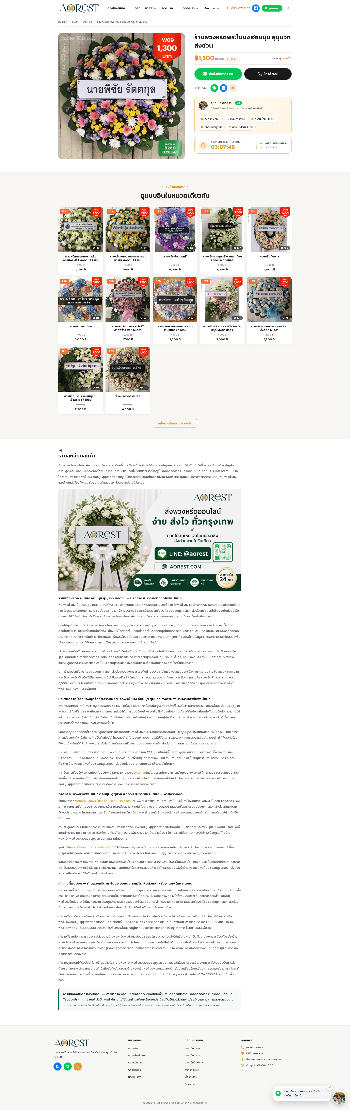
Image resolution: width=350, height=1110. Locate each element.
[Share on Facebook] (223, 88)
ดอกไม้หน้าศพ (144, 8)
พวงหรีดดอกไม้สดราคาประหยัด (91, 847)
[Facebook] (256, 8)
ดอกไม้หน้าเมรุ (193, 1055)
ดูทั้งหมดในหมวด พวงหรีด (175, 423)
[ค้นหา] (288, 8)
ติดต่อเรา (189, 8)
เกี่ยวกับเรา (191, 1077)
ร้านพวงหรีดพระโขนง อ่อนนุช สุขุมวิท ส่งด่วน (104, 800)
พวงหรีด (167, 8)
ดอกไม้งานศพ (116, 8)
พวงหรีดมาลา (136, 1062)
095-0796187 (240, 8)
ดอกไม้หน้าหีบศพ (194, 1062)
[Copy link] (233, 88)
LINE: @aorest (254, 1053)
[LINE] (68, 1066)
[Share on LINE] (214, 88)
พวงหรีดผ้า (134, 1070)
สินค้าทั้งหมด (192, 1070)
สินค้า (75, 22)
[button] (339, 1097)
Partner (210, 8)
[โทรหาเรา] (78, 1066)
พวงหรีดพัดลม (136, 1055)
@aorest (274, 8)
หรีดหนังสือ (134, 1077)
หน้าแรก (62, 22)
